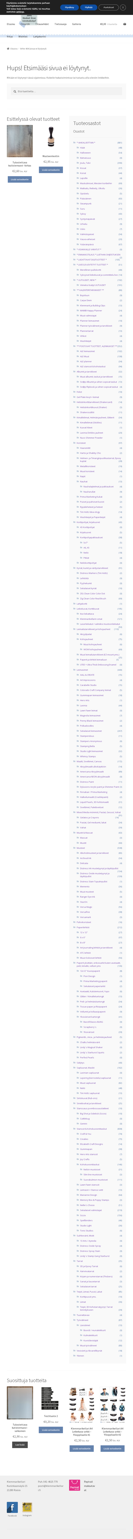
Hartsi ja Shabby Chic (90, 453)
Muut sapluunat (88, 1082)
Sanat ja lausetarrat (90, 1281)
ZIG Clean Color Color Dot (92, 593)
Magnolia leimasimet (90, 715)
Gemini (83, 1123)
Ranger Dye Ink (87, 896)
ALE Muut (84, 356)
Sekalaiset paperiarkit (94, 986)
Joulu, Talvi (85, 162)
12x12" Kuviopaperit (90, 970)
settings (20, 11)
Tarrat (80, 1261)
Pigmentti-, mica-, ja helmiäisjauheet (94, 1037)
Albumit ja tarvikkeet (87, 371)
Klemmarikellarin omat (91, 618)
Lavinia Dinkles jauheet (91, 432)
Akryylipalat (86, 634)
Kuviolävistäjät (91, 1340)
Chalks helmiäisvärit (90, 1042)
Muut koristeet (87, 471)
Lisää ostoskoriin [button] (20, 179)
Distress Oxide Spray (90, 1245)
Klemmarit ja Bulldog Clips (92, 305)
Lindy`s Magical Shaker (91, 1047)
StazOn (83, 901)
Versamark (85, 917)
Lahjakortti (39, 36)
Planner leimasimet (89, 320)
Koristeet (81, 442)
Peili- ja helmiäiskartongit (92, 1001)
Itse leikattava (87, 613)
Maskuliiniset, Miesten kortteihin (96, 183)
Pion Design (89, 976)
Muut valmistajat (88, 315)
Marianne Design (88, 1194)
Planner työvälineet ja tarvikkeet (96, 325)
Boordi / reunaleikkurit (95, 1330)
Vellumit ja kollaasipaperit (92, 1011)
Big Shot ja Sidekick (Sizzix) (93, 1113)
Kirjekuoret (85, 532)
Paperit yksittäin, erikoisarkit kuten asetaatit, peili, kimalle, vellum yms (99, 964)
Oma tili (25, 24)
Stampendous (87, 735)
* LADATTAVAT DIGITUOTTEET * (92, 259)
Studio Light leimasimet (91, 751)
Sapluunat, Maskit (85, 1067)
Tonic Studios (86, 1230)
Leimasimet (82, 669)
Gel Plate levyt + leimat (88, 397)
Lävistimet (85, 1325)
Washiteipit (85, 341)
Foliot (79, 391)
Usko (82, 229)
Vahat (83, 827)
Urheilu (83, 224)
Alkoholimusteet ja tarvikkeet (94, 853)
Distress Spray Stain (90, 1251)
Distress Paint (87, 781)
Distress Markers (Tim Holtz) (94, 573)
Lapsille (84, 178)
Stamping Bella (87, 746)
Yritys (10, 36)
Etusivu (11, 24)
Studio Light (85, 1225)
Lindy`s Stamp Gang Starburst (94, 1256)
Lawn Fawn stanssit (89, 1184)
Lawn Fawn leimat (88, 710)
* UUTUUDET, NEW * (86, 280)
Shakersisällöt (87, 412)
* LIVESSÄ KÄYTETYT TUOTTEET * (92, 264)
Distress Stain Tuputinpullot (93, 881)
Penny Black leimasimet (91, 720)
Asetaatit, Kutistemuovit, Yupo (94, 991)
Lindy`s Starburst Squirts (92, 1052)
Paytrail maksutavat (89, 1486)
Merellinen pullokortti (90, 269)
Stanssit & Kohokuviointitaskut (92, 1128)
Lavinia (83, 705)
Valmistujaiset (87, 234)
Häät (82, 147)
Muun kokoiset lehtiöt (90, 957)
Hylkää (88, 7)
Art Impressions (88, 680)
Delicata (84, 863)
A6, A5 (86, 547)
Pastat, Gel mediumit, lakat (93, 822)
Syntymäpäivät (87, 218)
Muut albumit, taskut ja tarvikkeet (96, 376)
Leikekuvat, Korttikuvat (88, 608)
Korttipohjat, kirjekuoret (88, 522)
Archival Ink (85, 858)
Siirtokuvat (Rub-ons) (87, 1098)
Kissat (83, 168)
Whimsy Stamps (88, 756)
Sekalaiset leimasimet (91, 730)
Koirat (83, 173)
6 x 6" (82, 937)
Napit (82, 476)
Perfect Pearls (87, 1057)
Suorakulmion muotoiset (96, 1179)
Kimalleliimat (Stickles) (91, 422)
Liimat (83, 1301)
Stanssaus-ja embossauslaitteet (93, 1108)
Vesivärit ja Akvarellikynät (89, 1350)
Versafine (85, 911)
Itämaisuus (85, 157)
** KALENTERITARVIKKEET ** (90, 290)
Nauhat (83, 481)
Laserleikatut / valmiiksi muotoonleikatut (100, 624)
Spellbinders (86, 1220)
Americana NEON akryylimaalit (95, 776)
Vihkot (83, 336)
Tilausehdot (42, 24)
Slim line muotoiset (93, 1174)
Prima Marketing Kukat (91, 496)
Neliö (86, 552)
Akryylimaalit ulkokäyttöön (93, 766)
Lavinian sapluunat (89, 1072)
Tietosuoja (60, 24)
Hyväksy (69, 7)
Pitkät (86, 557)
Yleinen (80, 1355)
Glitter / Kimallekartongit (92, 996)
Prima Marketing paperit (95, 981)
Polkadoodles (87, 725)
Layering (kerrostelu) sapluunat (95, 1077)
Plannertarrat (86, 330)
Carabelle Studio (88, 685)
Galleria (76, 24)
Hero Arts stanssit (89, 1154)
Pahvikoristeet (84, 922)
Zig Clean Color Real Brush (93, 598)
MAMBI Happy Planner (91, 310)
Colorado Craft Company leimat (95, 690)
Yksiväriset (89, 1032)
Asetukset (108, 7)
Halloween (85, 152)
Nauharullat (89, 491)
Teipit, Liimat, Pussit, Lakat (89, 1291)
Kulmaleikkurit (90, 1335)
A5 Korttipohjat (87, 527)
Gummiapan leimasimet (91, 695)
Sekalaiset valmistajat (91, 1210)
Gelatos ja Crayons (89, 817)
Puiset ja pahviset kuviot (92, 501)
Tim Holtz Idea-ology (90, 512)
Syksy (83, 213)
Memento (85, 886)
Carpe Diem (86, 300)
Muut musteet (87, 891)
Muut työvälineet (88, 1345)
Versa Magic (86, 906)
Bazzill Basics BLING (93, 1021)
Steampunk (85, 203)
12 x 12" (84, 932)
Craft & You (85, 1133)
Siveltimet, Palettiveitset (91, 807)
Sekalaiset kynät (88, 588)
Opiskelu (84, 193)
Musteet (81, 847)
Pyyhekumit (86, 583)
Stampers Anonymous (91, 741)
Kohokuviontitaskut (89, 1164)
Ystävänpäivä (87, 244)
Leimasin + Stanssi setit (91, 1189)
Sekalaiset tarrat (88, 1286)
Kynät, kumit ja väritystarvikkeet (92, 568)
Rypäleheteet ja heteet (91, 506)
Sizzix (83, 1215)
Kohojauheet (86, 639)
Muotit (83, 842)
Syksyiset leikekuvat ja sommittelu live (99, 274)
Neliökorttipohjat (88, 562)
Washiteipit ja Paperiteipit (92, 517)
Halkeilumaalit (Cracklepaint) (94, 797)
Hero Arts (84, 700)
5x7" (86, 542)
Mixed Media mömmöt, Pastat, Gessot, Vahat (99, 812)
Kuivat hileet (86, 427)
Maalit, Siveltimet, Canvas (89, 761)
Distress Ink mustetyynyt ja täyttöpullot (99, 868)
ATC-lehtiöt (85, 952)
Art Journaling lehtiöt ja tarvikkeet (96, 947)
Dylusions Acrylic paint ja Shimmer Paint (99, 786)
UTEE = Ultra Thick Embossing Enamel (98, 664)
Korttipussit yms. (88, 1296)
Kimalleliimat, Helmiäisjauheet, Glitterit (95, 417)
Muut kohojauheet (93, 644)
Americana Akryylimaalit (92, 771)
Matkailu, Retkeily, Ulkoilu (92, 188)
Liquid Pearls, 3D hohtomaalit (94, 802)
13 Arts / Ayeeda (88, 1240)
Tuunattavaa (83, 1315)
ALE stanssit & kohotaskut (92, 366)
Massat (83, 837)
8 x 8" (82, 942)
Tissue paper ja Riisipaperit (93, 1006)
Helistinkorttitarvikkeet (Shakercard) (94, 402)
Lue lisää (19, 1444)
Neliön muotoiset (92, 1169)
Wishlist (23, 36)
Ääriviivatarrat (87, 1271)
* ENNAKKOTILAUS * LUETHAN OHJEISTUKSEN (98, 254)
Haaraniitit (85, 447)
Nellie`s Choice (87, 1205)
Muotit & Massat (85, 832)
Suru (82, 208)
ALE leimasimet (87, 351)
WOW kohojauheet (93, 649)
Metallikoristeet (87, 466)
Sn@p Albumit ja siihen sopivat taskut (98, 381)
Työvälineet (82, 1320)
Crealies (84, 1139)
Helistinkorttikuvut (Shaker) (93, 407)
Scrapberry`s (90, 1027)
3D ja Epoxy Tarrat (89, 1266)
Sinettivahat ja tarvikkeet (89, 1103)
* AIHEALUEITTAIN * (86, 142)
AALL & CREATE (87, 674)
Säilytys (80, 1062)
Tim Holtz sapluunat (90, 1093)
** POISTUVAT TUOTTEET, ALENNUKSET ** (97, 346)
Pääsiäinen (85, 198)
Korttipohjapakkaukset (91, 537)
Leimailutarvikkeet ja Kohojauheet (93, 629)
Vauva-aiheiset (87, 239)
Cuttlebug (85, 1118)
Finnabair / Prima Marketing (93, 792)
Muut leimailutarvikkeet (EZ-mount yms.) (99, 654)
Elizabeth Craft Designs (91, 1144)
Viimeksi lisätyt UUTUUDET (93, 285)
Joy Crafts (85, 1159)
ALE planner (86, 361)
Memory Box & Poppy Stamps (94, 1199)
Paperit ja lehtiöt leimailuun (93, 659)
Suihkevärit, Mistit (85, 1235)
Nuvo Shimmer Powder (91, 437)
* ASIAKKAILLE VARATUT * (89, 249)
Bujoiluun (84, 295)
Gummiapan (86, 1149)
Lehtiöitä (84, 578)
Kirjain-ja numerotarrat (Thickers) (96, 1276)
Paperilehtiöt (83, 927)
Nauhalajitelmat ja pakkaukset (99, 486)
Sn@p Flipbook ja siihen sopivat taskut (99, 386)
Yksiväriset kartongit (90, 1016)
